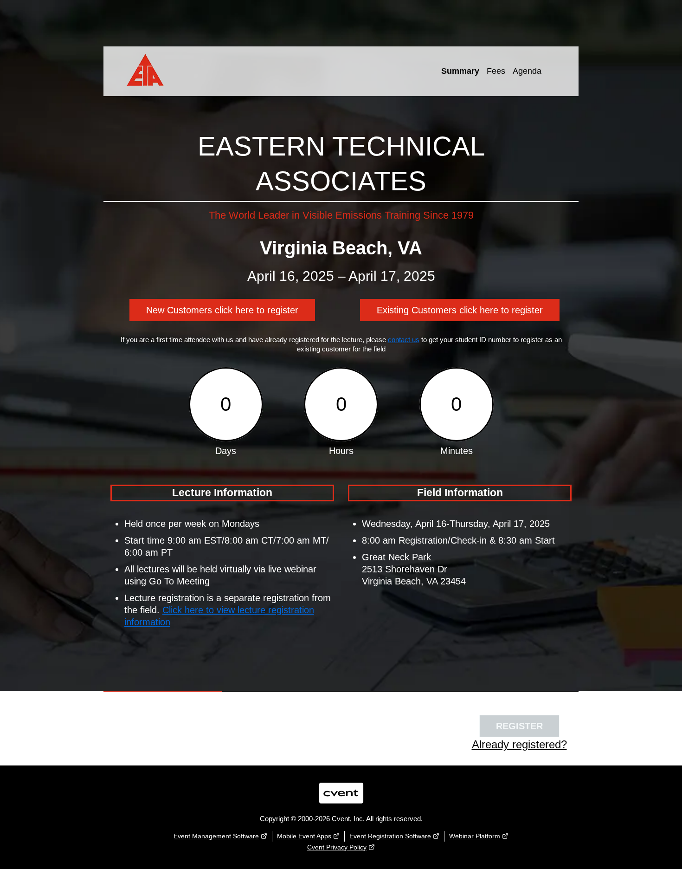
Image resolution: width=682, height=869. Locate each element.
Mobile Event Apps (304, 836)
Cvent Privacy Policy (337, 847)
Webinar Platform (474, 836)
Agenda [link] (527, 71)
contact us (403, 340)
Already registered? (519, 744)
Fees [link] (496, 71)
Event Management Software (216, 836)
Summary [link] (460, 71)
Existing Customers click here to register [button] (460, 310)
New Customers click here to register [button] (222, 310)
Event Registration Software (390, 836)
